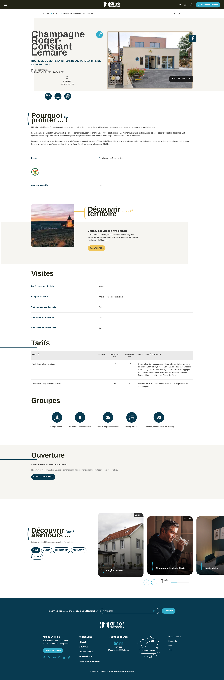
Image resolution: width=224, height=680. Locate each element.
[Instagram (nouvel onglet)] (64, 657)
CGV (170, 650)
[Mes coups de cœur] (185, 4)
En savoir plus (97, 248)
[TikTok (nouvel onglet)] (69, 657)
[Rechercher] (191, 4)
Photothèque (86, 652)
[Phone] (48, 96)
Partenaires (85, 637)
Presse (82, 642)
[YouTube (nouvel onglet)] (54, 657)
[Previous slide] (115, 60)
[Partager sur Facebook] (174, 13)
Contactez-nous (53, 650)
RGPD (170, 645)
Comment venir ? (148, 651)
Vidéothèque (85, 657)
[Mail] (57, 96)
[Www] (67, 96)
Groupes (83, 647)
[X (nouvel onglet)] (49, 657)
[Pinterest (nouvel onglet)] (59, 657)
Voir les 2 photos (181, 79)
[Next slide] (184, 60)
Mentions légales (174, 637)
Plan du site (172, 641)
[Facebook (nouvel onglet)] (44, 657)
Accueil (46, 13)
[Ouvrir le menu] (5, 4)
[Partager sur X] (179, 13)
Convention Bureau (89, 661)
